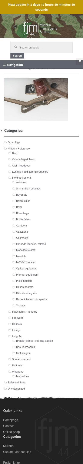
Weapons (17, 371)
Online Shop (11, 432)
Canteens (21, 225)
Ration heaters (24, 287)
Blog (14, 153)
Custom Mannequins (17, 452)
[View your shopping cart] (79, 61)
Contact (8, 426)
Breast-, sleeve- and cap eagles (34, 340)
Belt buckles (23, 200)
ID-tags (16, 330)
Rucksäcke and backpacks (31, 299)
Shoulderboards (25, 347)
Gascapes (22, 231)
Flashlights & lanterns (24, 311)
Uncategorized (16, 388)
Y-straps (21, 305)
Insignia (16, 336)
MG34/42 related (26, 262)
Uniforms (17, 365)
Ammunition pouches (28, 188)
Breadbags (22, 213)
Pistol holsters (24, 280)
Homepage (10, 420)
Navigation (15, 65)
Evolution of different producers (30, 171)
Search (17, 55)
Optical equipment (26, 268)
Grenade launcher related (31, 244)
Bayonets (21, 194)
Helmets (17, 324)
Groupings (14, 142)
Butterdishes (23, 219)
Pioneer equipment (27, 274)
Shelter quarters (21, 359)
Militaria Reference (19, 148)
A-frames (21, 182)
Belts (19, 207)
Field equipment (21, 177)
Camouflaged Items (23, 159)
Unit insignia (23, 353)
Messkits (21, 256)
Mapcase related (26, 250)
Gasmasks (22, 237)
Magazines (22, 376)
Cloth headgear (21, 165)
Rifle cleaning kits (26, 293)
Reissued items (17, 382)
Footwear (17, 317)
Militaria (8, 446)
